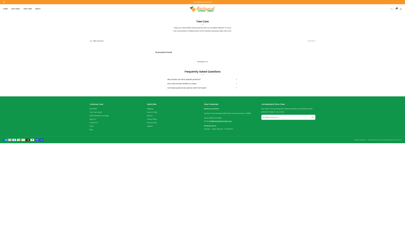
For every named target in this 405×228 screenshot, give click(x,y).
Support (150, 126)
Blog (91, 130)
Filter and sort (98, 41)
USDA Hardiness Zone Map (99, 116)
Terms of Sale (152, 112)
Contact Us (94, 123)
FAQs (91, 126)
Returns (150, 116)
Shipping (150, 109)
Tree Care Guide (96, 112)
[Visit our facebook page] (4, 2)
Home (5, 9)
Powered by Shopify (360, 140)
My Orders (93, 109)
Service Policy (152, 123)
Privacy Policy (152, 119)
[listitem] (202, 2)
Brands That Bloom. (396, 140)
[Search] (391, 9)
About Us (93, 119)
